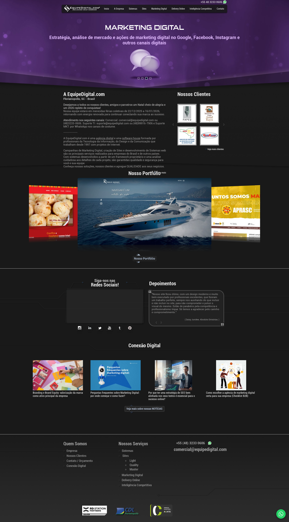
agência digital (104, 138)
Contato (220, 8)
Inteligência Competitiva (201, 8)
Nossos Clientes (76, 456)
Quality (134, 465)
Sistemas (133, 8)
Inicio (106, 8)
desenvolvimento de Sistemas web (145, 150)
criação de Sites (113, 150)
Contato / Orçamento (80, 461)
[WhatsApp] (281, 514)
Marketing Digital (159, 8)
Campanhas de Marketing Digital (82, 150)
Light (133, 461)
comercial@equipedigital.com (136, 120)
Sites (144, 8)
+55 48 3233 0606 (211, 2)
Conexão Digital (76, 466)
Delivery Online (178, 8)
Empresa (72, 451)
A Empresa (119, 8)
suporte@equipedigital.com (113, 123)
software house (131, 138)
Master (134, 469)
